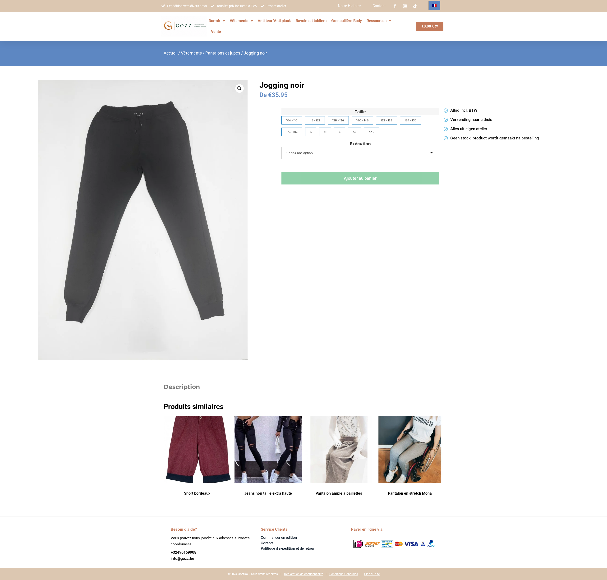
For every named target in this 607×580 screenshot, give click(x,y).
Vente (216, 31)
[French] (434, 5)
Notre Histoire (349, 6)
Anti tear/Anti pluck (274, 20)
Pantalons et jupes (222, 53)
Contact (379, 6)
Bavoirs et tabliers (311, 20)
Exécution (360, 144)
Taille (360, 112)
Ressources (376, 20)
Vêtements (239, 20)
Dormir (214, 20)
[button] (239, 88)
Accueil (170, 53)
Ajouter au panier (360, 178)
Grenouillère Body (346, 20)
